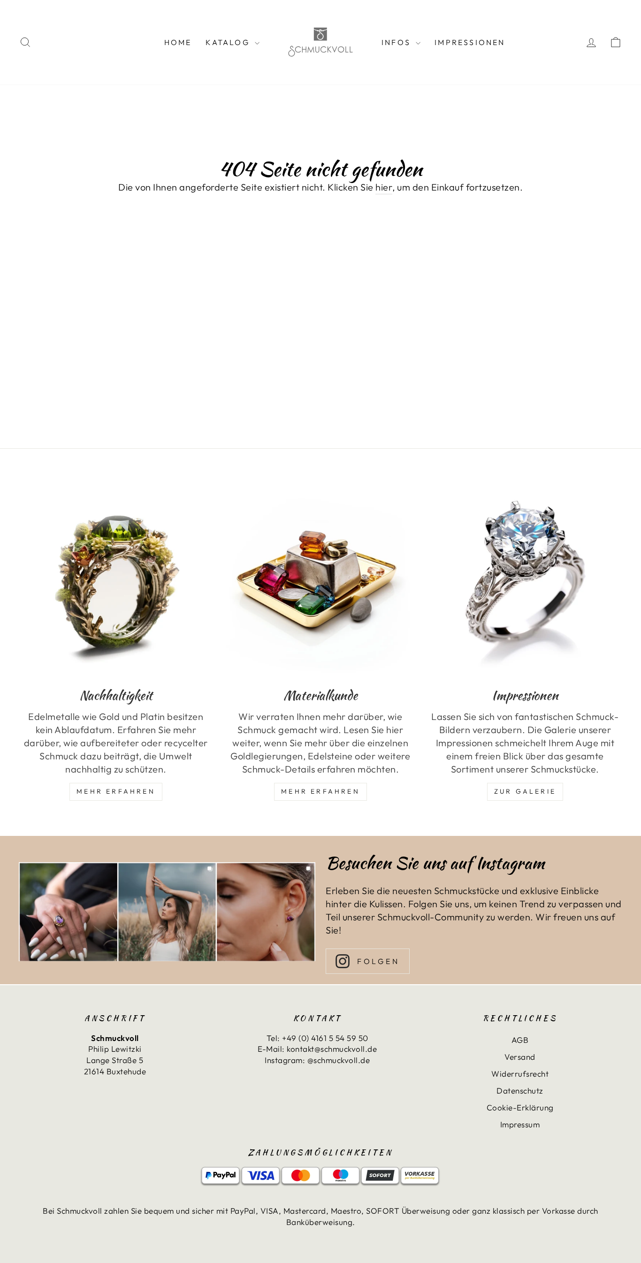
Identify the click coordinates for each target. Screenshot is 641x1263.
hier (383, 187)
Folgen (378, 961)
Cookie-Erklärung (520, 1107)
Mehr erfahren (320, 791)
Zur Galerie (525, 791)
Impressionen (470, 42)
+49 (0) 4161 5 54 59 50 (325, 1038)
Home (178, 42)
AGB (520, 1040)
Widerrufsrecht (520, 1074)
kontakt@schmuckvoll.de (332, 1049)
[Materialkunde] (320, 581)
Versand (519, 1057)
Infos (397, 42)
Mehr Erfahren (115, 791)
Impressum (520, 1124)
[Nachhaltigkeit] (116, 581)
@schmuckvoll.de (338, 1060)
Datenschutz (519, 1090)
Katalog (229, 42)
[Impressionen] (525, 581)
